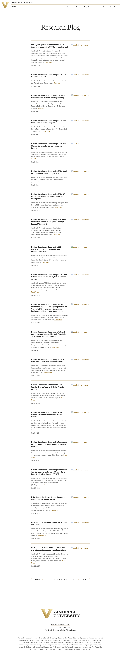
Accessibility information (27, 647)
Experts (78, 7)
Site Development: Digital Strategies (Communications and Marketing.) (61, 649)
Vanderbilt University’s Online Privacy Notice (60, 630)
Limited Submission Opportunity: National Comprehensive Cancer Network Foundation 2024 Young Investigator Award (49, 334)
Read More (48, 62)
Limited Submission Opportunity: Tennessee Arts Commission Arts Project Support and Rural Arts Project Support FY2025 (49, 472)
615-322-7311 (56, 627)
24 (73, 580)
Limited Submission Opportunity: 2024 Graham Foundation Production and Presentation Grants (46, 249)
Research (70, 7)
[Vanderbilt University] (60, 613)
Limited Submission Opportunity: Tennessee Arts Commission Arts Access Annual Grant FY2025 (49, 444)
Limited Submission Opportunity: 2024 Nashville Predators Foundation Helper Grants (46, 415)
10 (67, 580)
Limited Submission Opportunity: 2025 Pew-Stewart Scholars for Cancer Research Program (49, 146)
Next (84, 579)
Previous (37, 579)
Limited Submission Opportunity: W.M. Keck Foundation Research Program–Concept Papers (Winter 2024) (48, 222)
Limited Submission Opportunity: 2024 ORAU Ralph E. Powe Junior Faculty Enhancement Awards (49, 277)
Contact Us (66, 627)
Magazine (87, 7)
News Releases (115, 7)
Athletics (96, 7)
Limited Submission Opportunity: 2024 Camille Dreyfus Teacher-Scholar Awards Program (47, 387)
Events (105, 7)
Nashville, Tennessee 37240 (60, 625)
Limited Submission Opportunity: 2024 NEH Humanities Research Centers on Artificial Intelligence (48, 196)
